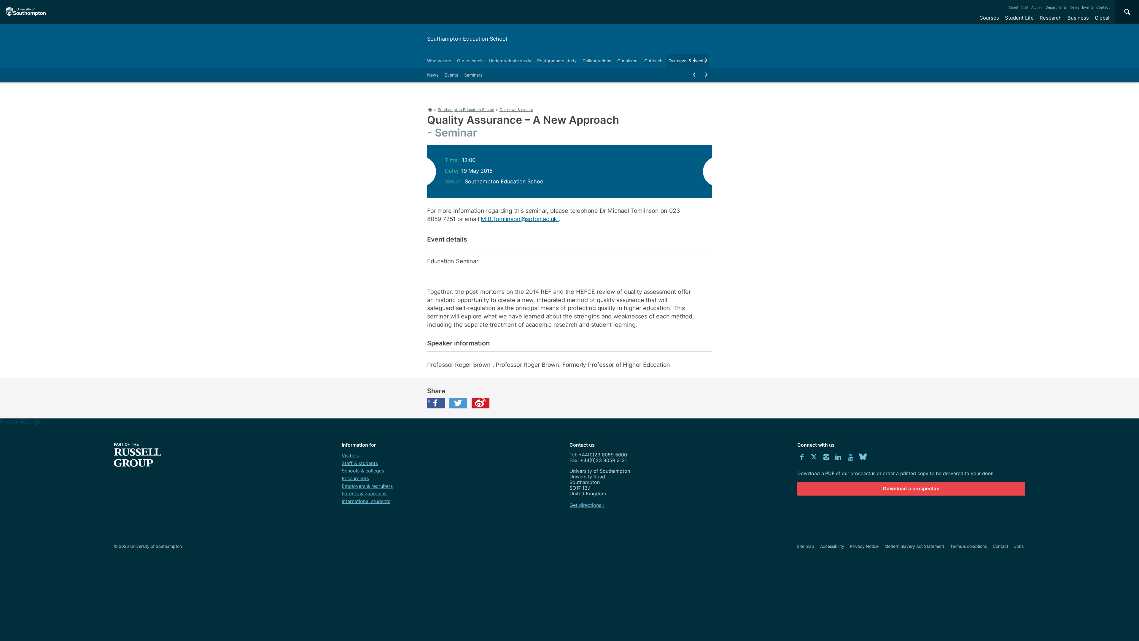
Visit (1024, 7)
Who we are (439, 60)
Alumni (1037, 7)
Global (1102, 18)
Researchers (355, 478)
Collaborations (597, 60)
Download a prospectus (911, 488)
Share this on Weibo (480, 403)
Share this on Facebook (428, 401)
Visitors (350, 455)
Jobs (1019, 546)
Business (1078, 18)
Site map (805, 546)
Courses (989, 18)
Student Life (1019, 18)
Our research (470, 60)
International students (366, 501)
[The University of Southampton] (26, 12)
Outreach (653, 60)
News (1074, 7)
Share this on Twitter (458, 403)
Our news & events (687, 60)
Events (1087, 7)
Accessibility (832, 546)
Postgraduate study (557, 60)
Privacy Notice (864, 546)
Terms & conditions (968, 546)
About (1013, 7)
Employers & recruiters (367, 486)
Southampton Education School (467, 39)
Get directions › (587, 505)
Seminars (473, 74)
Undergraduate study (510, 60)
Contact (1103, 7)
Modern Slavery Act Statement (914, 546)
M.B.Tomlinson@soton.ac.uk (520, 219)
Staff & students (360, 463)
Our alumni (627, 60)
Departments (1056, 7)
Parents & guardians (364, 493)
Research (1051, 18)
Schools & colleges (363, 471)
